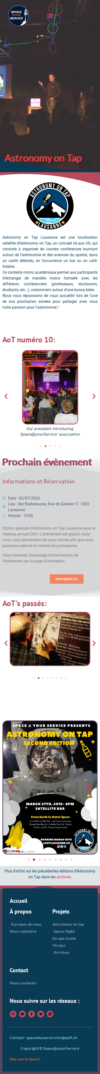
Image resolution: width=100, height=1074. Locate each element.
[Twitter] (40, 1014)
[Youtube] (22, 1014)
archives (64, 877)
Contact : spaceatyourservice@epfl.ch (43, 1037)
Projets (60, 911)
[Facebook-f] (31, 1014)
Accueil (18, 901)
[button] (50, 16)
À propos (21, 911)
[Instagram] (13, 1014)
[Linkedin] (50, 1014)
